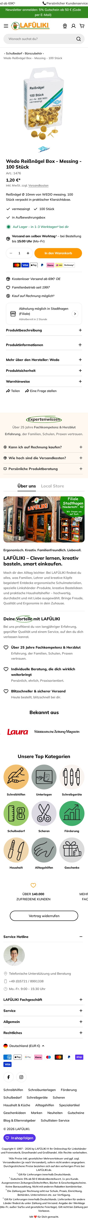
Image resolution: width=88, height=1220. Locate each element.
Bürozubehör (33, 53)
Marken (36, 1113)
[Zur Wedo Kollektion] (44, 149)
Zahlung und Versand (44, 1203)
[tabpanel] (44, 551)
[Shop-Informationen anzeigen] (75, 313)
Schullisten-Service (55, 1120)
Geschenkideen (14, 1113)
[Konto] (73, 25)
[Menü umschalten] (6, 25)
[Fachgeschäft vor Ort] (64, 25)
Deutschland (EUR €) (24, 1046)
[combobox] (44, 39)
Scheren (59, 1097)
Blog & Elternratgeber (19, 1120)
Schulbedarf (14, 53)
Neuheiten (55, 1113)
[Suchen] (78, 38)
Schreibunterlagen (42, 1090)
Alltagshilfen (44, 1105)
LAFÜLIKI (22, 1129)
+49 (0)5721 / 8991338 (26, 981)
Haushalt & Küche (16, 1105)
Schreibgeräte (37, 1097)
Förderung (69, 1090)
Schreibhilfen (13, 1090)
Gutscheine (76, 1113)
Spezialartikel (69, 1105)
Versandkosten (38, 185)
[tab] (27, 487)
